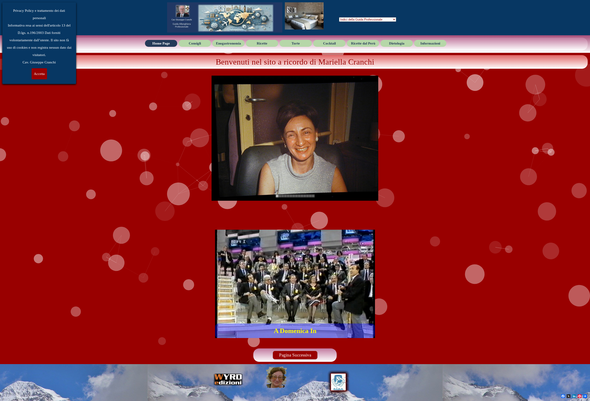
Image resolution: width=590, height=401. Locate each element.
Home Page (161, 43)
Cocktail (329, 43)
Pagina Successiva (295, 355)
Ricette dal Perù (363, 43)
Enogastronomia (228, 43)
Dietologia (396, 43)
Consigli (195, 43)
